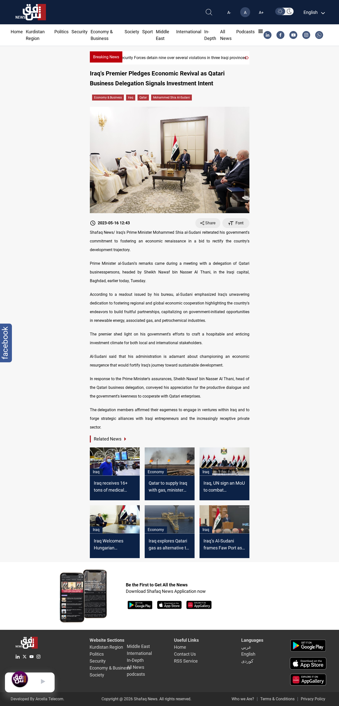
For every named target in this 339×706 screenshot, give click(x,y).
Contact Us (185, 654)
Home (17, 31)
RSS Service (186, 661)
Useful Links (186, 640)
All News (135, 667)
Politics (61, 31)
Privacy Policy (313, 699)
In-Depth (135, 660)
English (248, 654)
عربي (246, 647)
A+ (261, 12)
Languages (252, 640)
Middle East (138, 646)
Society (132, 31)
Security (79, 31)
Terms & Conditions (277, 699)
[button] (245, 58)
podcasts (245, 31)
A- (229, 12)
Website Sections (107, 640)
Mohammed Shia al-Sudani (171, 97)
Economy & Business (108, 97)
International (188, 31)
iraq (130, 97)
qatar (143, 97)
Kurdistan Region (106, 647)
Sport (147, 31)
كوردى (247, 661)
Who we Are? (243, 699)
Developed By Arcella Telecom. (37, 699)
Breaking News (106, 57)
